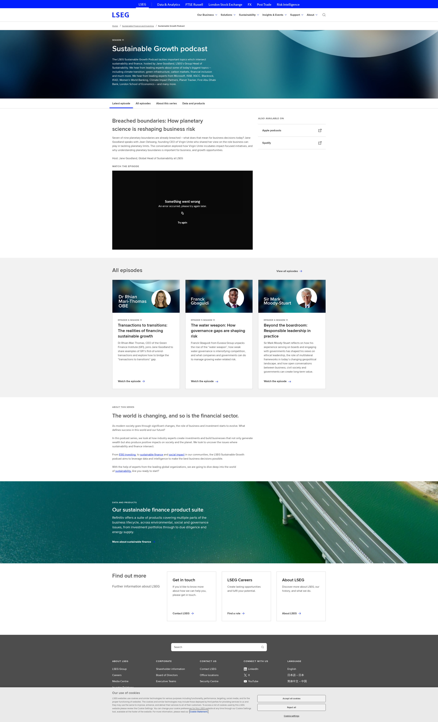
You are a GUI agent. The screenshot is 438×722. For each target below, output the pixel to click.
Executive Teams (166, 681)
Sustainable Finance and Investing (138, 25)
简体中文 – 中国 (297, 681)
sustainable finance (151, 454)
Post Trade (264, 4)
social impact (176, 454)
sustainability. (123, 471)
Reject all (291, 707)
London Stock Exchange (225, 4)
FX (250, 4)
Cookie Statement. (199, 711)
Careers (116, 675)
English (291, 669)
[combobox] (215, 647)
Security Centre (209, 681)
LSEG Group (119, 669)
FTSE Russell (194, 4)
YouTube (253, 681)
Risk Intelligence (288, 4)
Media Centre (120, 681)
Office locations (209, 675)
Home (115, 25)
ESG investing (127, 454)
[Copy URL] (182, 213)
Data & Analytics (168, 4)
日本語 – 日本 (295, 675)
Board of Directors (167, 675)
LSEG (142, 4)
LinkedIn (253, 669)
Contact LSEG (208, 669)
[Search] (324, 15)
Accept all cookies (291, 698)
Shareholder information (170, 669)
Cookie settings (291, 716)
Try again (182, 223)
